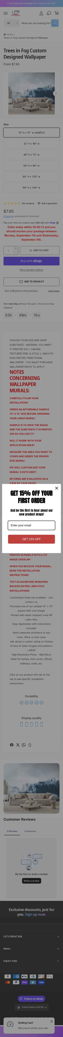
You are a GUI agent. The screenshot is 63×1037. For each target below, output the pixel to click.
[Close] (56, 488)
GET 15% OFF (31, 539)
